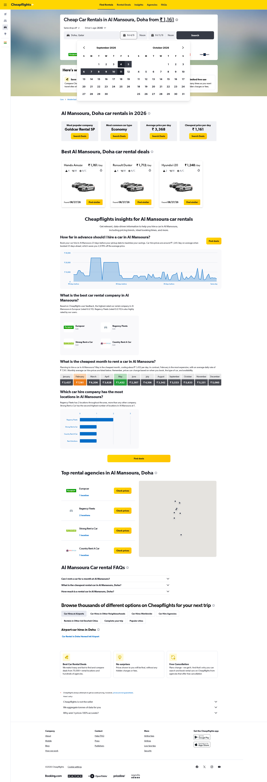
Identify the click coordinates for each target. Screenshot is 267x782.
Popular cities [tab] (136, 621)
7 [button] (91, 71)
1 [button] (98, 64)
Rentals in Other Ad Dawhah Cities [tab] (81, 621)
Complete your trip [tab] (113, 621)
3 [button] (113, 64)
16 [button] (106, 79)
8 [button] (99, 71)
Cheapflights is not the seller (78, 701)
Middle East (71, 99)
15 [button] (98, 79)
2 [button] (106, 64)
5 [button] (128, 64)
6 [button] (84, 71)
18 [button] (121, 79)
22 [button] (98, 86)
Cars (62, 99)
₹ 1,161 (167, 19)
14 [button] (91, 79)
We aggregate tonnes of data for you (82, 707)
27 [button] (83, 94)
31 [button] (183, 94)
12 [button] (128, 71)
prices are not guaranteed (123, 693)
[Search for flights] (5, 14)
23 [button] (106, 86)
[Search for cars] (5, 27)
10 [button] (113, 71)
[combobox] (72, 27)
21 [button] (91, 86)
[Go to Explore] (5, 34)
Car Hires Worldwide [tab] (142, 613)
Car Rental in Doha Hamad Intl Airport (80, 636)
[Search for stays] (5, 21)
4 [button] (121, 64)
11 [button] (121, 71)
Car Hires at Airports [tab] (74, 613)
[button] (5, 4)
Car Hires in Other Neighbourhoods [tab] (107, 613)
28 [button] (91, 94)
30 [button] (106, 94)
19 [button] (128, 79)
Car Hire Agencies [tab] (167, 613)
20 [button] (83, 86)
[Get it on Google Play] (202, 737)
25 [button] (121, 86)
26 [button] (128, 86)
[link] (80, 136)
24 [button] (113, 86)
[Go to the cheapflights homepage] (22, 4)
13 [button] (84, 79)
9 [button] (106, 71)
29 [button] (98, 94)
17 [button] (113, 79)
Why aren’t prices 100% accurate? (81, 712)
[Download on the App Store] (202, 744)
